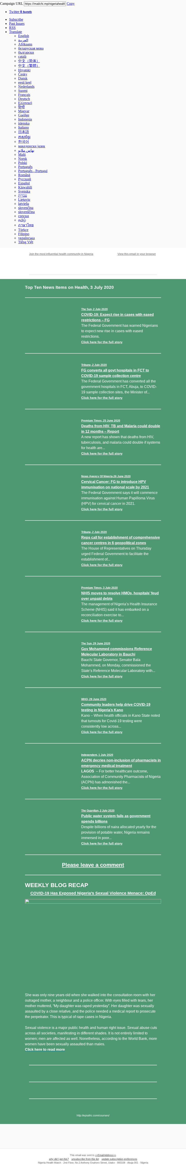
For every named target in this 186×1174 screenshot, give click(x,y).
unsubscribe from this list (85, 1159)
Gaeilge (23, 115)
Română (24, 175)
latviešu (23, 204)
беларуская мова (31, 48)
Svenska (24, 191)
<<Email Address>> (105, 1155)
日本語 (23, 132)
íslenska (23, 123)
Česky (22, 74)
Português (25, 167)
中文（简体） (29, 61)
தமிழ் (22, 220)
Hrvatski (24, 70)
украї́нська (26, 238)
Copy (71, 3)
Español (24, 183)
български (26, 52)
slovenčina (25, 208)
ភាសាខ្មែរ (24, 137)
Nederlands (26, 86)
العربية (23, 40)
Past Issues (16, 23)
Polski (22, 163)
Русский (24, 179)
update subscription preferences (119, 1159)
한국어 (23, 141)
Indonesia (25, 119)
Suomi (22, 91)
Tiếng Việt (25, 242)
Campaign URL (11, 3)
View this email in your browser (136, 254)
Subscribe (16, 19)
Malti (22, 154)
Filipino (23, 234)
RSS (12, 28)
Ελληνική (25, 103)
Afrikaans (25, 44)
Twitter (20, 12)
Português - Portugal (32, 171)
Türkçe (23, 230)
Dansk (22, 78)
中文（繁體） (29, 66)
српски (23, 216)
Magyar (23, 111)
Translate (15, 32)
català (22, 56)
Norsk (22, 159)
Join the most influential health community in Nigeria (61, 254)
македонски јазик (31, 146)
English (23, 36)
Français (24, 95)
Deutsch (24, 99)
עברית (22, 195)
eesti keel (24, 82)
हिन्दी (21, 107)
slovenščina (26, 212)
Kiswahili (25, 187)
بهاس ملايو (26, 150)
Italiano (23, 127)
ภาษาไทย (26, 225)
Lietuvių (24, 199)
